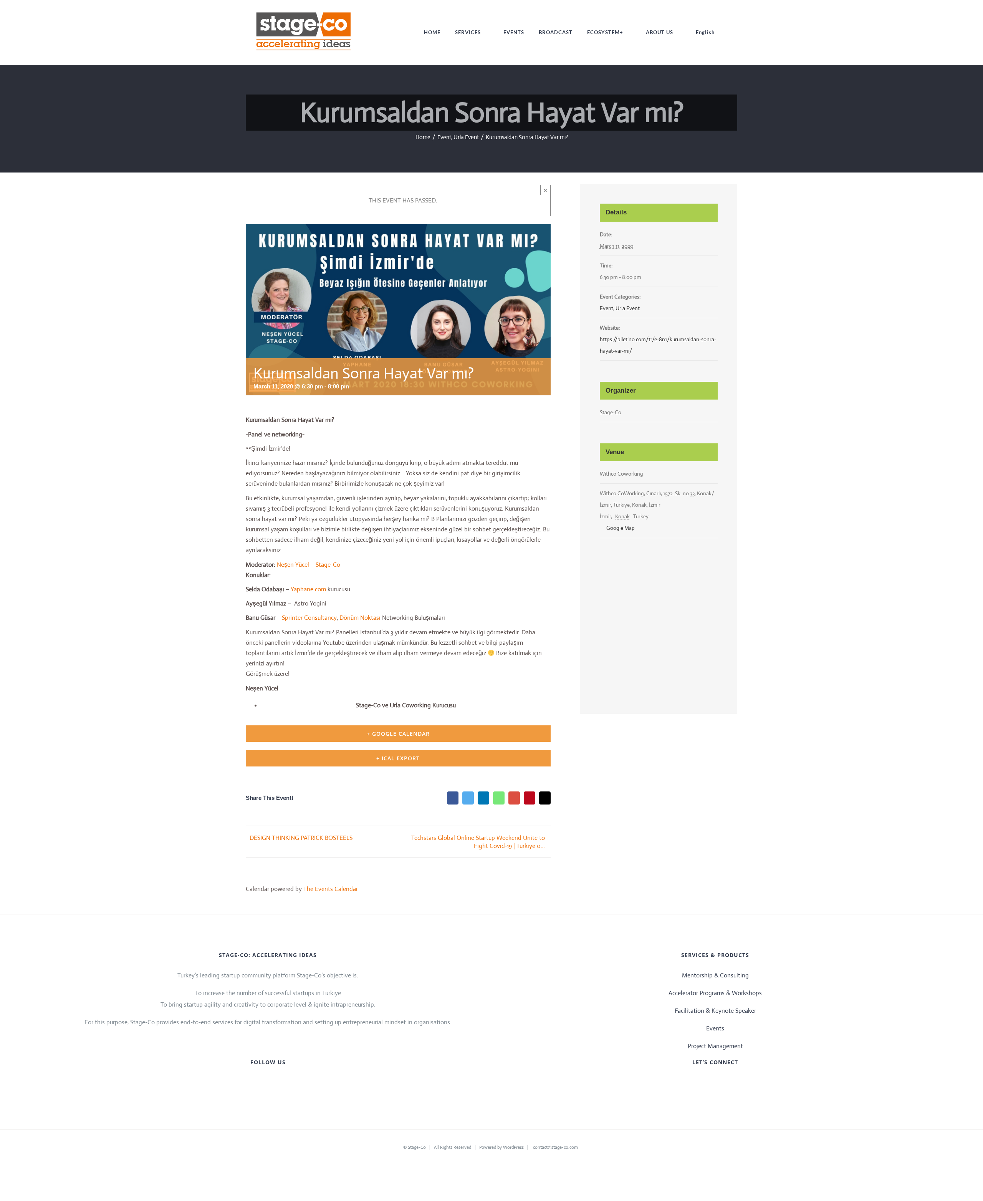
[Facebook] (685, 1082)
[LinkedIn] (733, 1082)
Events (715, 1028)
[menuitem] (432, 32)
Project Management (715, 1046)
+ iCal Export (398, 758)
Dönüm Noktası (360, 618)
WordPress (513, 1147)
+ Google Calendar (398, 733)
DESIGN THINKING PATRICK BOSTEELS (301, 838)
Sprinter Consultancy (309, 618)
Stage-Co (328, 565)
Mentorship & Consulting (715, 975)
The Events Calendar (330, 889)
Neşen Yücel (293, 565)
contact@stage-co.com (555, 1147)
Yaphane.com (308, 589)
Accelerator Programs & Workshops (715, 993)
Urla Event (628, 308)
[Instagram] (721, 1082)
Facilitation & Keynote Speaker (715, 1011)
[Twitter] (697, 1082)
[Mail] (745, 1082)
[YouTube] (709, 1082)
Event (606, 308)
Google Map (620, 527)
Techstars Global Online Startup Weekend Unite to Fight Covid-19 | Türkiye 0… (478, 842)
